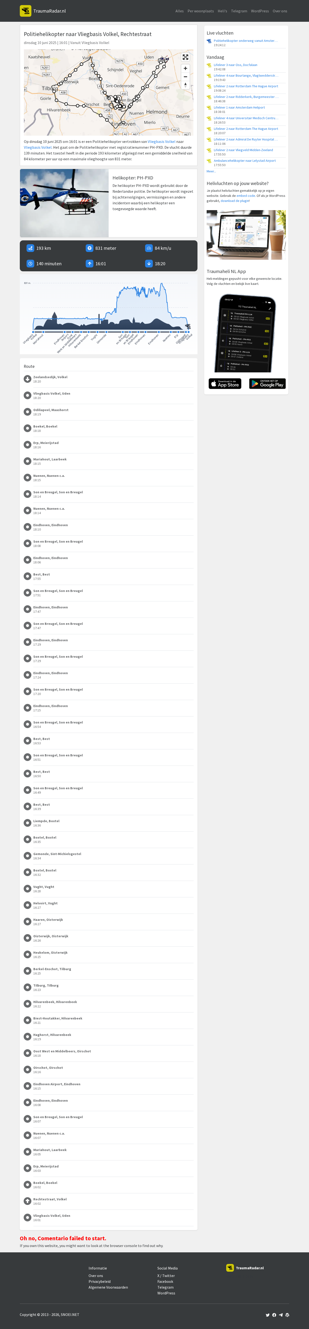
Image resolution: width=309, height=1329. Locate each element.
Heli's (222, 10)
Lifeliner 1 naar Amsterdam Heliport (239, 107)
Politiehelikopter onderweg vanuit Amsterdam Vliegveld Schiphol (246, 41)
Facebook (165, 1281)
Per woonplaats (201, 10)
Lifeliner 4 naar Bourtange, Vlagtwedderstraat (246, 76)
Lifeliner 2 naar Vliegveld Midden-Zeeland (243, 150)
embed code (246, 195)
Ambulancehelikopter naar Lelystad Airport (245, 161)
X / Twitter (166, 1275)
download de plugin (235, 201)
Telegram (239, 10)
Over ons (280, 10)
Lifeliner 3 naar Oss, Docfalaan (235, 65)
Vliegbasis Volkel (162, 141)
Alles (180, 10)
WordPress (260, 10)
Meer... (211, 171)
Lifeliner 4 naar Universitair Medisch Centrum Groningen (246, 118)
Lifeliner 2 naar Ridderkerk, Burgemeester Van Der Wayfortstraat (246, 97)
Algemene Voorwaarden (108, 1287)
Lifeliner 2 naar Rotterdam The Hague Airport (246, 86)
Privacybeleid (100, 1281)
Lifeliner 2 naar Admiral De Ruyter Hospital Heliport (246, 139)
